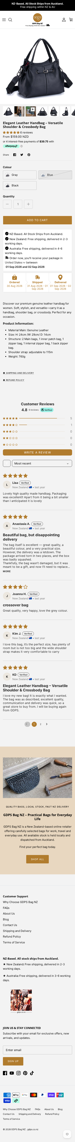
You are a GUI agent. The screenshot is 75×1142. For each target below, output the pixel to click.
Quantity (9, 196)
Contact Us (10, 925)
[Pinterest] (25, 1073)
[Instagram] (18, 1073)
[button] (11, 132)
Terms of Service (14, 942)
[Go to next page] (48, 724)
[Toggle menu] (4, 20)
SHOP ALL (37, 859)
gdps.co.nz (32, 1129)
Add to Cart (37, 220)
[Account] (63, 20)
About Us (9, 913)
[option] (37, 66)
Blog (6, 919)
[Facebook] (5, 1073)
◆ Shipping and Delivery (18, 373)
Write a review (37, 452)
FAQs (6, 908)
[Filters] (7, 463)
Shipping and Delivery (17, 931)
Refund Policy (12, 936)
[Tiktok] (32, 1073)
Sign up (13, 1061)
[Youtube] (12, 1073)
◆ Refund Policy (13, 380)
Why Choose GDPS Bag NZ (20, 902)
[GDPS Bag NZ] (37, 20)
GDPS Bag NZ (18, 1129)
